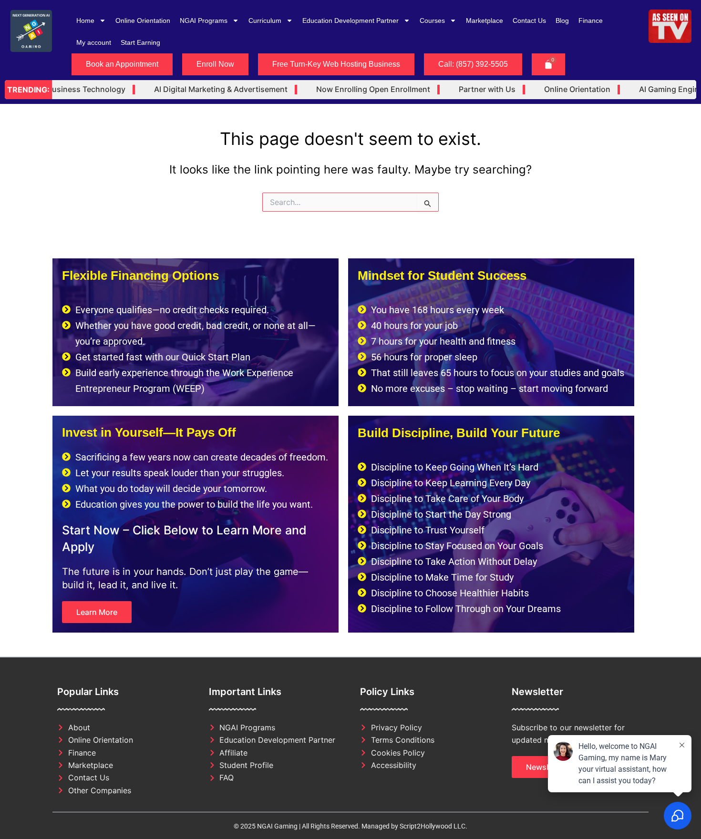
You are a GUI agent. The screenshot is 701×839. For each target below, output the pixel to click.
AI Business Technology (61, 89)
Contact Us (529, 20)
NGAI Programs (203, 20)
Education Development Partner (350, 20)
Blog (562, 20)
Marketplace (484, 20)
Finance (590, 20)
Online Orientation (142, 20)
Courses (432, 20)
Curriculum (264, 20)
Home (85, 20)
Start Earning (140, 42)
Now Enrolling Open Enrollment (353, 89)
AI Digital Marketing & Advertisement (201, 89)
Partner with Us (467, 89)
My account (93, 42)
